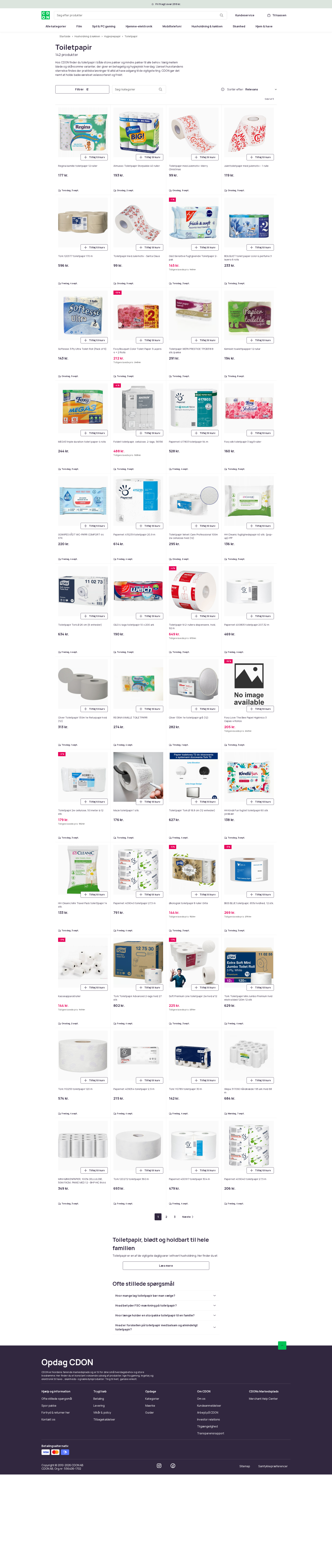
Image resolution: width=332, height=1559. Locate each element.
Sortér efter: (235, 89)
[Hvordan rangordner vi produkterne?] (223, 89)
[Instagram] (159, 1466)
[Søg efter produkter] (221, 15)
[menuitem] (56, 26)
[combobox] (140, 15)
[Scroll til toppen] (282, 1345)
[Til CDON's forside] (46, 15)
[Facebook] (172, 1466)
